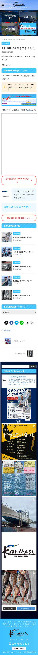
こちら (29, 110)
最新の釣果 (6, 330)
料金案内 (27, 624)
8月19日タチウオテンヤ (22, 266)
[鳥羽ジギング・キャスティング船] (19, 5)
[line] (22, 323)
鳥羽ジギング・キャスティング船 (19, 640)
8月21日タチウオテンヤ (22, 237)
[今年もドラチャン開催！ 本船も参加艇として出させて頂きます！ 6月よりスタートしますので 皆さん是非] (19, 478)
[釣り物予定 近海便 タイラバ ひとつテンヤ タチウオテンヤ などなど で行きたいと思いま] (19, 551)
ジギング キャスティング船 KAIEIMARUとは (22, 622)
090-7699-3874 (20, 643)
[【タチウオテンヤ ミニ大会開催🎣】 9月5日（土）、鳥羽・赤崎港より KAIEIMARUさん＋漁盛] (19, 405)
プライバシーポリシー (26, 626)
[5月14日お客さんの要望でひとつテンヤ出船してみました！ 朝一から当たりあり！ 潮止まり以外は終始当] (19, 587)
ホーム (5, 622)
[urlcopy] (32, 323)
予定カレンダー (18, 624)
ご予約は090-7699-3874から (17, 180)
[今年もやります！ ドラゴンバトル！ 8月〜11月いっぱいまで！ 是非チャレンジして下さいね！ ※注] (19, 442)
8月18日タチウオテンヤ (22, 281)
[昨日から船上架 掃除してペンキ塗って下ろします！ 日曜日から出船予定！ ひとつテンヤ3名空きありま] (19, 514)
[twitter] (6, 323)
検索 (33, 366)
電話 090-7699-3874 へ (17, 218)
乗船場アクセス (7, 624)
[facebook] (11, 323)
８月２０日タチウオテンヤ (23, 252)
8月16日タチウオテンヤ (22, 295)
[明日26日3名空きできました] (16, 323)
